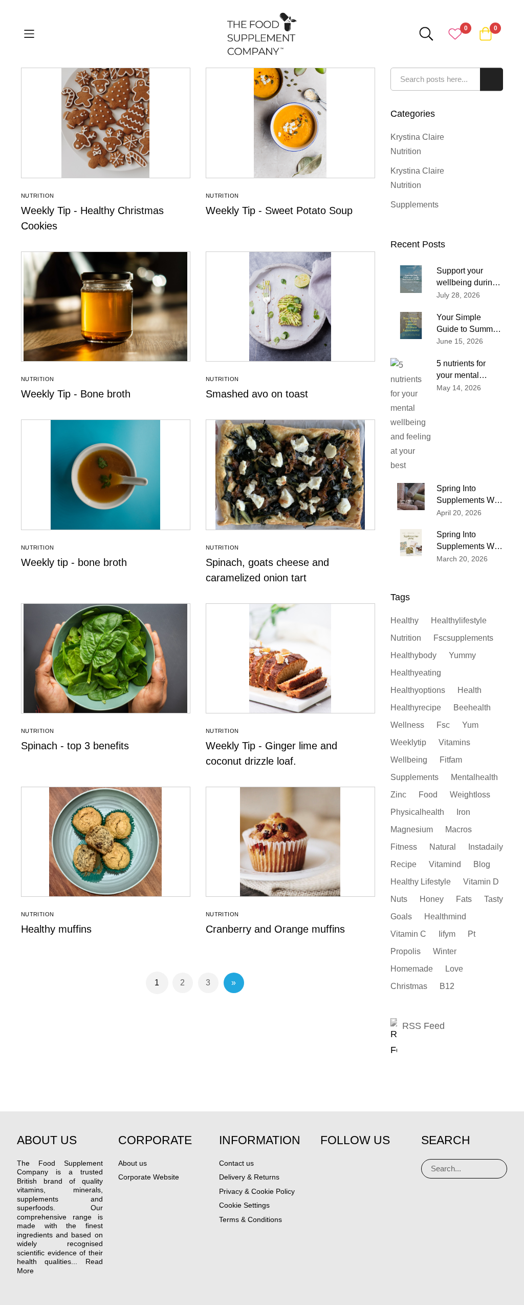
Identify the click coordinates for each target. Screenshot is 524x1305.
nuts (398, 899)
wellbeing (408, 759)
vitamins (454, 742)
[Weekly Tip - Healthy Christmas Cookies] (105, 122)
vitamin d (481, 881)
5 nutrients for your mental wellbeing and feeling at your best (462, 370)
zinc (398, 794)
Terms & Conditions (250, 1219)
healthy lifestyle (420, 881)
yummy (462, 655)
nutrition (405, 638)
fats (464, 899)
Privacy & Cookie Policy (257, 1191)
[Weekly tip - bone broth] (105, 474)
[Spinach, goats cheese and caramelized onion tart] (290, 474)
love (454, 968)
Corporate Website (148, 1177)
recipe (403, 864)
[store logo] (262, 34)
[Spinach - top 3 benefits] (105, 658)
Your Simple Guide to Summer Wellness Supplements (468, 324)
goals (401, 916)
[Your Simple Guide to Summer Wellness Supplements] (410, 325)
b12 (447, 986)
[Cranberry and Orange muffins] (290, 841)
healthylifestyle (459, 620)
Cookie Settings (244, 1205)
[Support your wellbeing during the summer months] (410, 278)
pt (471, 934)
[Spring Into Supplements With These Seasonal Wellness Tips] (410, 496)
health (469, 690)
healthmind (445, 916)
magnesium (411, 829)
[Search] (495, 1169)
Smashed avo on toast (257, 393)
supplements (414, 777)
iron (463, 812)
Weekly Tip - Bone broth (75, 393)
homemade (411, 968)
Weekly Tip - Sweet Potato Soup (279, 210)
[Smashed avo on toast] (290, 306)
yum (470, 725)
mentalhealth (474, 777)
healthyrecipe (415, 707)
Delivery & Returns (249, 1177)
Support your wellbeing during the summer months (466, 277)
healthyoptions (417, 690)
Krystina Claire (417, 137)
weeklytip (408, 742)
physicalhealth (417, 812)
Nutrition (37, 196)
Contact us (236, 1163)
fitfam (451, 759)
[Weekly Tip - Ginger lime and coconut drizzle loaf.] (290, 658)
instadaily (485, 847)
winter (444, 951)
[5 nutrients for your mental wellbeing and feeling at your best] (410, 415)
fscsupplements (463, 638)
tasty (493, 899)
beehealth (472, 707)
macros (458, 829)
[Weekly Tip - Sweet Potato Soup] (290, 122)
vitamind (445, 864)
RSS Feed (423, 1026)
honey (432, 899)
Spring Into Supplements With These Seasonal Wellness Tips (469, 495)
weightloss (470, 794)
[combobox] (447, 79)
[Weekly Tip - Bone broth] (105, 306)
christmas (408, 986)
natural (442, 847)
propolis (405, 951)
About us (132, 1163)
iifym (447, 934)
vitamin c (408, 934)
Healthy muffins (56, 929)
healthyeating (415, 672)
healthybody (413, 655)
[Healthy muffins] (105, 841)
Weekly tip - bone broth (74, 562)
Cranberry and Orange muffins (275, 929)
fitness (403, 847)
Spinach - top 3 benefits (75, 745)
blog (481, 864)
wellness (407, 725)
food (428, 794)
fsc (443, 725)
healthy (404, 620)
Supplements (414, 204)
